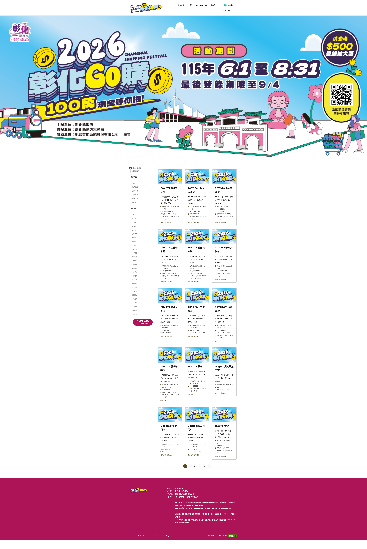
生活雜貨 (135, 195)
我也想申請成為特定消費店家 (143, 322)
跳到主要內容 (6, 2)
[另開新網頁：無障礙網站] (232, 536)
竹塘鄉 (134, 310)
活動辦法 (190, 5)
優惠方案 (163, 222)
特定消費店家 (210, 5)
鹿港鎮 (134, 222)
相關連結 (169, 222)
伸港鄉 (134, 253)
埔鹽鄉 (134, 276)
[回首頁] (146, 8)
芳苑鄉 (134, 303)
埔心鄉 (134, 280)
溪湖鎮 (134, 238)
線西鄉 (134, 249)
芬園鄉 (134, 268)
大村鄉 (134, 272)
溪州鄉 (134, 314)
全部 (133, 183)
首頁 (130, 168)
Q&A (220, 5)
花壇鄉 (134, 264)
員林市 (134, 234)
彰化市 (134, 219)
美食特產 (135, 191)
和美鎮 (134, 226)
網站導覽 (199, 5)
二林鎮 (134, 245)
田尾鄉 (134, 295)
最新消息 (181, 5)
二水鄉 (134, 291)
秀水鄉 (134, 261)
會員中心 (230, 5)
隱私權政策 (211, 536)
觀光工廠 (135, 187)
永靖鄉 (134, 284)
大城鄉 (134, 307)
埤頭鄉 (134, 299)
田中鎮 (134, 242)
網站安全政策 (222, 536)
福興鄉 (134, 257)
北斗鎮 (134, 230)
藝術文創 (135, 198)
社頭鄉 (134, 287)
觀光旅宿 (135, 202)
